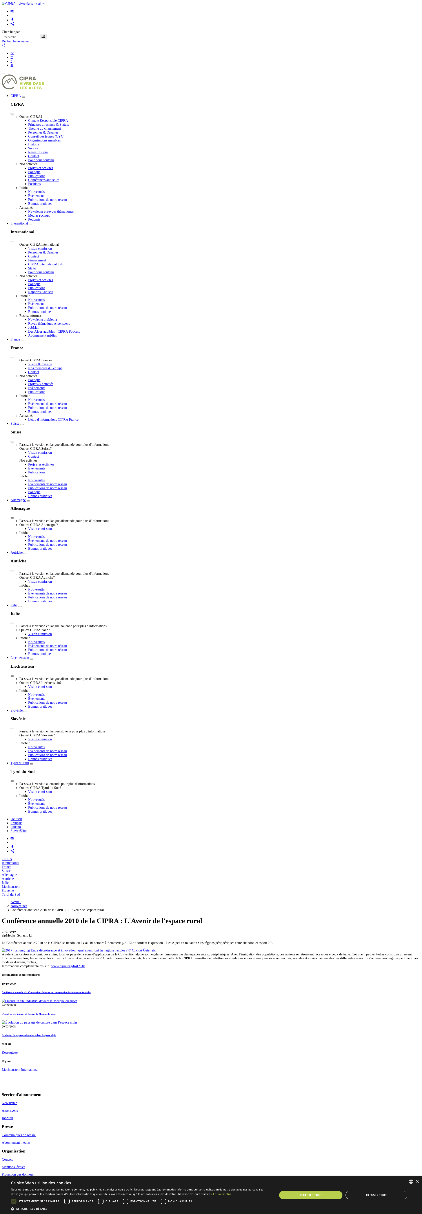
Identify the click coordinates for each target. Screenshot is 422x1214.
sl (12, 65)
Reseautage (10, 1052)
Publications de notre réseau (47, 199)
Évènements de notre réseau (47, 404)
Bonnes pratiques (40, 203)
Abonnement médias (42, 335)
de (12, 53)
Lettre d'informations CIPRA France (53, 419)
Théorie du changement (44, 128)
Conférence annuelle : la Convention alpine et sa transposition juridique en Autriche (46, 992)
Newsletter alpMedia (42, 319)
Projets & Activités (41, 464)
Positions (34, 184)
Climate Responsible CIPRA (48, 120)
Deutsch (16, 819)
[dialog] (211, 1195)
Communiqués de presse (19, 1135)
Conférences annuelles (43, 180)
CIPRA (16, 96)
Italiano (16, 827)
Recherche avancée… (17, 41)
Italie (14, 605)
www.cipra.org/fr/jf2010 (68, 966)
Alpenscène (10, 1110)
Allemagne (18, 500)
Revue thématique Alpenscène (49, 323)
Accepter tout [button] (311, 1195)
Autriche (17, 552)
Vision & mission (40, 364)
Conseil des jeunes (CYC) (46, 136)
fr (12, 57)
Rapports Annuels (40, 292)
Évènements (36, 196)
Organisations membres (44, 140)
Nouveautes (19, 906)
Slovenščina (19, 831)
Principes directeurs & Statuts (48, 124)
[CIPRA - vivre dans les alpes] (23, 3)
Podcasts (34, 219)
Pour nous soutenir (41, 160)
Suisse (15, 423)
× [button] (417, 1181)
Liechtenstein (20, 658)
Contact (33, 156)
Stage (32, 268)
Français (16, 823)
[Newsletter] (12, 11)
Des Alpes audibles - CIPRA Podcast (54, 331)
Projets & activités (40, 384)
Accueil (16, 902)
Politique (34, 172)
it (11, 61)
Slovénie (17, 710)
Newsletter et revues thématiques (51, 211)
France (15, 339)
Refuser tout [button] (376, 1195)
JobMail (33, 327)
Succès (33, 148)
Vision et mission (40, 248)
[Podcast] (12, 20)
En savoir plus (222, 1194)
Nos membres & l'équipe (45, 368)
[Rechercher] (43, 36)
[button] (140, 1209)
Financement (37, 260)
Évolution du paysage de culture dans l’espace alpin (29, 1035)
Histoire (33, 144)
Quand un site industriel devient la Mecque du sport (29, 1014)
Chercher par (11, 32)
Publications (36, 176)
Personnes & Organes (43, 132)
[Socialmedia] (12, 24)
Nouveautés (36, 192)
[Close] (12, 113)
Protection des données (18, 1174)
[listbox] (411, 1182)
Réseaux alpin (38, 152)
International (19, 223)
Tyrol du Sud (20, 763)
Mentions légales (13, 1167)
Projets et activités (40, 168)
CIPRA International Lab (45, 264)
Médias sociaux (39, 215)
